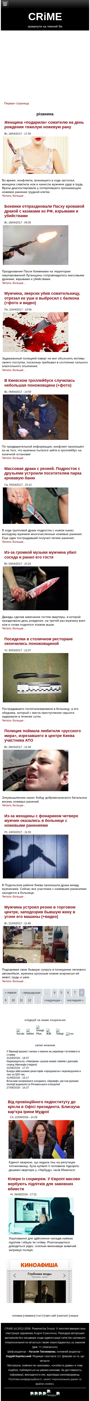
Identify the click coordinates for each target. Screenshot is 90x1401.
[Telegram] (59, 1033)
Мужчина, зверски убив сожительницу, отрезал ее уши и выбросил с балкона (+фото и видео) (42, 298)
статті (39, 1315)
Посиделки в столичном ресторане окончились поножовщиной (38, 641)
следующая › (53, 1000)
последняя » (75, 1000)
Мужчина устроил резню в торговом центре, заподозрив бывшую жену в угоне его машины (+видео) (39, 912)
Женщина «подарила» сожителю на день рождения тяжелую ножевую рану (44, 124)
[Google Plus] (40, 1033)
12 (29, 1000)
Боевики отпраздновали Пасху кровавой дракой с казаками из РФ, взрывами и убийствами (44, 211)
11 (21, 1000)
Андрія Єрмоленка (45, 1333)
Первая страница (16, 103)
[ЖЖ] (50, 1033)
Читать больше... (14, 195)
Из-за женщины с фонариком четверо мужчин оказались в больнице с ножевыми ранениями (41, 821)
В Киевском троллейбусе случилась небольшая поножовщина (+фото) (39, 382)
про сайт (50, 1315)
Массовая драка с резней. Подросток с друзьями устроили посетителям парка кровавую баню (42, 473)
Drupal (51, 1328)
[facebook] (20, 1033)
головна (17, 1315)
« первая (10, 992)
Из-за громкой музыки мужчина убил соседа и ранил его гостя (40, 554)
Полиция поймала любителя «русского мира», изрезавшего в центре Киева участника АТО (42, 735)
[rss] (69, 1033)
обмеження (49, 1347)
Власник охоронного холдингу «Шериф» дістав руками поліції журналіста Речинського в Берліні (42, 1083)
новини (29, 1315)
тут (59, 1356)
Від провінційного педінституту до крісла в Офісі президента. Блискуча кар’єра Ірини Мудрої (44, 1107)
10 (13, 1000)
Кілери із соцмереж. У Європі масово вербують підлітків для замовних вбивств (44, 1184)
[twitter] (30, 1033)
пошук (74, 1315)
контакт (63, 1315)
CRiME (45, 16)
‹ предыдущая (31, 992)
